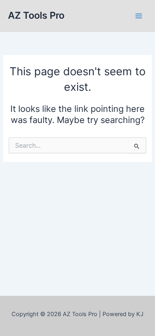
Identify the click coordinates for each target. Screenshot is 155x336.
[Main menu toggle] (138, 16)
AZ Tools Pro (36, 15)
